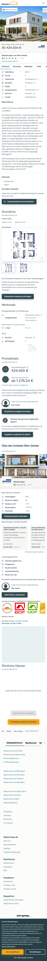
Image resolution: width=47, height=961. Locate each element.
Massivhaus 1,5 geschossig (14, 754)
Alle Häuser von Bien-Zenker (11, 623)
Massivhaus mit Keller (12, 795)
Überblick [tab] (6, 66)
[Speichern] (45, 10)
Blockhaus (7, 819)
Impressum (7, 867)
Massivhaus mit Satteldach (14, 771)
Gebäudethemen (15, 743)
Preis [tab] (39, 66)
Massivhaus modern (11, 799)
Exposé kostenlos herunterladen (20, 202)
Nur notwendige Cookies (23, 958)
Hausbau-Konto (9, 889)
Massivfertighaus (10, 802)
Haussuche (8, 881)
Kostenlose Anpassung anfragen (17, 296)
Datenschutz (8, 863)
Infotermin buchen (11, 903)
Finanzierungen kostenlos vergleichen (15, 385)
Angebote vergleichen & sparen (17, 434)
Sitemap (6, 848)
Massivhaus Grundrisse (12, 751)
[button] (43, 3)
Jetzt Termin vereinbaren (14, 595)
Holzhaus (7, 815)
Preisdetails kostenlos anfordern (23, 722)
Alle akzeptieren (12, 952)
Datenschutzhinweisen (8, 946)
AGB (5, 870)
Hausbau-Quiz (9, 885)
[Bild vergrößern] (42, 257)
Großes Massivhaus (11, 762)
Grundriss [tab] (17, 66)
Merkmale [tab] (28, 66)
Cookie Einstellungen (11, 852)
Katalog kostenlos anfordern (15, 516)
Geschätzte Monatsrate (19, 378)
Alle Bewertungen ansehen (34, 552)
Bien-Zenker (18, 731)
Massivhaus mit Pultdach (13, 778)
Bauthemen (31, 743)
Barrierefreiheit (9, 844)
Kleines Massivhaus (11, 758)
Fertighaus (7, 811)
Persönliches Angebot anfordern (17, 411)
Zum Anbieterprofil (8, 451)
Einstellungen (35, 952)
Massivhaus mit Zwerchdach (14, 791)
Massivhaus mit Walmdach (14, 782)
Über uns (7, 841)
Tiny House (7, 823)
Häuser (8, 731)
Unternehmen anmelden (13, 900)
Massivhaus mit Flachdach (14, 775)
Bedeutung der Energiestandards (13, 324)
